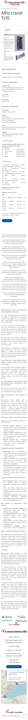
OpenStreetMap (23, 703)
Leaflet (17, 703)
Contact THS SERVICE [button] (14, 666)
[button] (26, 2)
